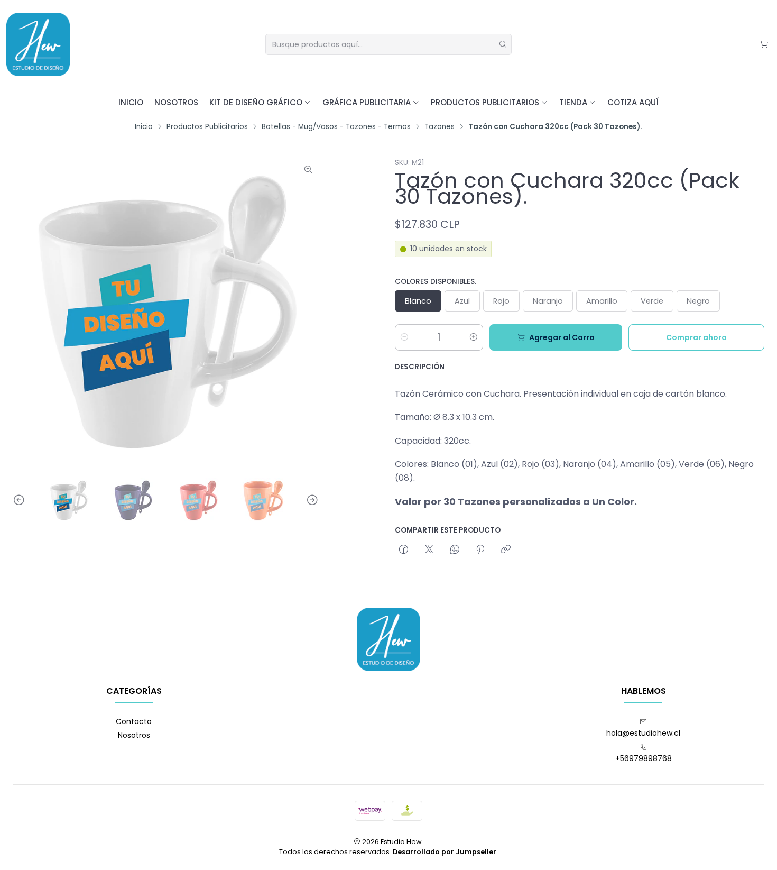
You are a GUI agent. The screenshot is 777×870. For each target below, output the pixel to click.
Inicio (130, 102)
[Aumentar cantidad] (474, 337)
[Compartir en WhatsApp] (455, 550)
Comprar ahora (696, 337)
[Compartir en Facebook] (403, 550)
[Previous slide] (21, 500)
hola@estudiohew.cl (643, 733)
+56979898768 (643, 758)
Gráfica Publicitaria (366, 102)
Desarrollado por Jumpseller (444, 851)
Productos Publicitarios (485, 102)
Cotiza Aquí (633, 102)
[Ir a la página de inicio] (38, 44)
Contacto (134, 721)
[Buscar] (503, 44)
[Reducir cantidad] (404, 337)
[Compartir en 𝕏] (429, 550)
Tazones (439, 127)
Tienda (573, 102)
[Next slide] (311, 500)
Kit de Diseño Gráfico (255, 102)
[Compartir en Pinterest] (480, 550)
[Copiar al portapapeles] (505, 550)
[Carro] (764, 44)
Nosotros (176, 102)
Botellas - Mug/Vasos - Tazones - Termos (336, 127)
